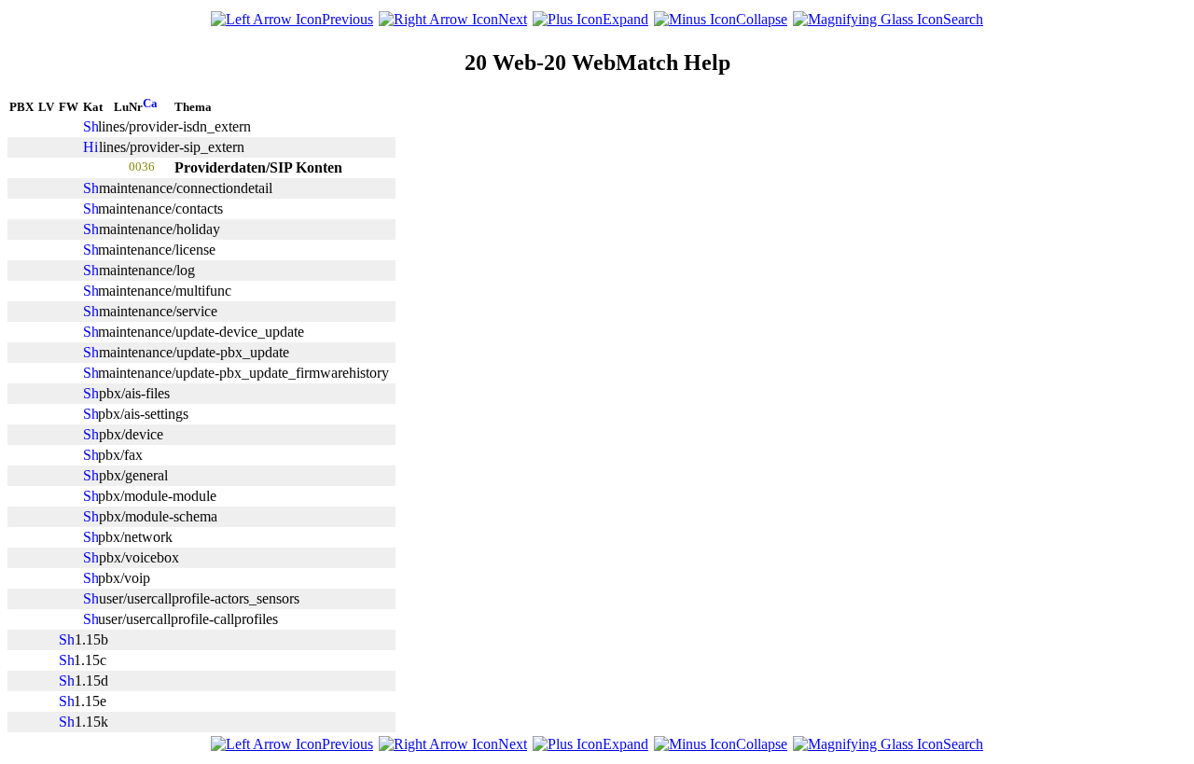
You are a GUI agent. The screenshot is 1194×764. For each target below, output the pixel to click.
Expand (625, 19)
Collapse (761, 19)
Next (512, 19)
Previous (347, 19)
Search (963, 19)
